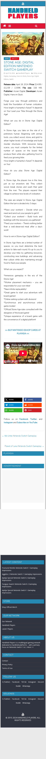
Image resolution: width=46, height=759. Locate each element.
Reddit (18, 686)
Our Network (7, 621)
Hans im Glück (21, 76)
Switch (11, 79)
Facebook (23, 419)
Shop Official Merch (9, 607)
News (7, 59)
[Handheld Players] (4, 25)
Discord (41, 682)
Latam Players (7, 629)
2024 (35, 73)
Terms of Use (7, 668)
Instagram (32, 682)
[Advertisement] (23, 486)
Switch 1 (15, 59)
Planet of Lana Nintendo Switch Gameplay (24, 446)
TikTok (23, 682)
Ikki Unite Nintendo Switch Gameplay (19, 436)
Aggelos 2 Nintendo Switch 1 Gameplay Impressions (22, 574)
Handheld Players (24, 73)
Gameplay (12, 76)
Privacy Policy (7, 664)
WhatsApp (26, 686)
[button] (13, 400)
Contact (5, 661)
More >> (30, 647)
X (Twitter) (6, 682)
